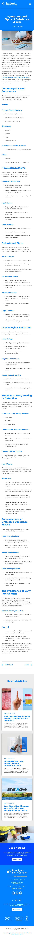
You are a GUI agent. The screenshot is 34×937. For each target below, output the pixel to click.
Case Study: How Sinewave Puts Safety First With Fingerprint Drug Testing (16, 808)
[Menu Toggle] (30, 3)
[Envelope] (13, 892)
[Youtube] (20, 892)
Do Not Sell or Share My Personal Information (21, 933)
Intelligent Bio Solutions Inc (20, 876)
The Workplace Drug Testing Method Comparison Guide (14, 763)
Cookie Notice (14, 933)
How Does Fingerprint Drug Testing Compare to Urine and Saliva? (17, 718)
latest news (20, 904)
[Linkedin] (17, 892)
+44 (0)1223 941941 (17, 888)
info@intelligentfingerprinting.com (17, 886)
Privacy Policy (6, 933)
